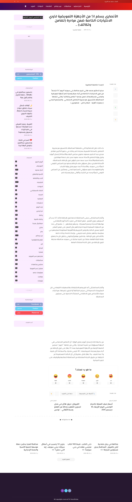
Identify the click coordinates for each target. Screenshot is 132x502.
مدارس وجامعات (37, 264)
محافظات (39, 260)
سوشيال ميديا (37, 223)
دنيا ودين (39, 211)
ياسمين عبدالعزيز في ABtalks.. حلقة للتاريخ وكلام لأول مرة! (23, 95)
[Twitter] (16, 1)
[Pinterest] (115, 101)
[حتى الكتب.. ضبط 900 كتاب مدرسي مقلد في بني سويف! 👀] (79, 433)
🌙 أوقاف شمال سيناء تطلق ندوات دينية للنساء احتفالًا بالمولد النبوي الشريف (24, 111)
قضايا (41, 252)
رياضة (41, 215)
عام (41, 231)
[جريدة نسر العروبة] (107, 6)
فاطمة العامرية (77, 30)
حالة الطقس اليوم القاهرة (33, 17)
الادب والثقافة (38, 178)
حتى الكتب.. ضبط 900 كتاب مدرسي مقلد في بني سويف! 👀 (79, 447)
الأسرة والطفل (37, 174)
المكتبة (40, 199)
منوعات (40, 281)
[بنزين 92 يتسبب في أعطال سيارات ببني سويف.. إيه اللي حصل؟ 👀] (53, 433)
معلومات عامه (38, 273)
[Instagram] (14, 1)
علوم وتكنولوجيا (37, 240)
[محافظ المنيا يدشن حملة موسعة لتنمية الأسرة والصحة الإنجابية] (26, 433)
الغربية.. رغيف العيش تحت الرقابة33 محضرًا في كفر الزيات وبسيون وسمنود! (24, 128)
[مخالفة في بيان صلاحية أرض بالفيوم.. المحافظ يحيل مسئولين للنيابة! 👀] (106, 433)
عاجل (41, 227)
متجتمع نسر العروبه (36, 256)
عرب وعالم (39, 236)
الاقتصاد (40, 182)
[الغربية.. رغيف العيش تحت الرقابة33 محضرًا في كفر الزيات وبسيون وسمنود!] (38, 129)
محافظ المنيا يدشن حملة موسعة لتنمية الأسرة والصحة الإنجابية (27, 447)
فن (42, 244)
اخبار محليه (39, 170)
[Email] (115, 120)
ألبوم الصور (39, 162)
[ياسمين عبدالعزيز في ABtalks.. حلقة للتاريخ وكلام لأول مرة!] (38, 96)
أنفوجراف (39, 166)
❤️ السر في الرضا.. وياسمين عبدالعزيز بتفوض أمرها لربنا (25, 143)
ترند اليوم (39, 207)
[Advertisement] (29, 50)
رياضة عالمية (38, 219)
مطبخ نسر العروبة (36, 268)
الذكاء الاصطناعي (36, 190)
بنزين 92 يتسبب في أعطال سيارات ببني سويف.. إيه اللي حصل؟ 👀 (53, 447)
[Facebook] (18, 1)
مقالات (40, 277)
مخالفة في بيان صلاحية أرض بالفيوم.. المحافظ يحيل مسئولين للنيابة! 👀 (106, 447)
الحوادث (40, 186)
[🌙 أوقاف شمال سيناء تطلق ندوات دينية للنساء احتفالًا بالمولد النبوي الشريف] (38, 112)
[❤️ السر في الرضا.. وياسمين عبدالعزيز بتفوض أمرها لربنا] (38, 144)
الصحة (41, 195)
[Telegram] (115, 114)
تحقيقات (40, 203)
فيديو (41, 248)
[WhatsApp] (115, 107)
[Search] (15, 6)
